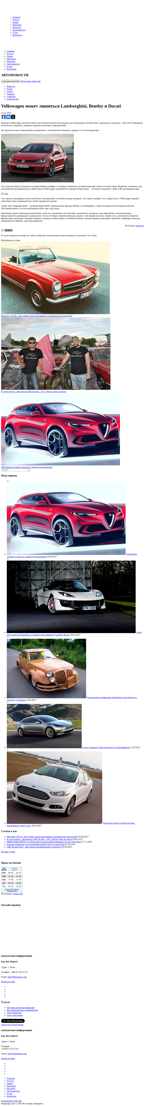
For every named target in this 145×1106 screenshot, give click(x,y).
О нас (15, 32)
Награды (16, 27)
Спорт (10, 91)
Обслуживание (14, 1013)
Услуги (15, 20)
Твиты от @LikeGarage (12, 1024)
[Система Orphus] (6, 230)
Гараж (15, 22)
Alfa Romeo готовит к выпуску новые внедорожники (27, 467)
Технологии (12, 99)
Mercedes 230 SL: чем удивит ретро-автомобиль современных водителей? (36, 316)
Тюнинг (11, 94)
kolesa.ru (140, 225)
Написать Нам (8, 982)
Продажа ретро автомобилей (21, 1007)
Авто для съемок (15, 1015)
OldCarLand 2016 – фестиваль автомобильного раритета (34, 847)
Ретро (9, 89)
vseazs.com (18, 894)
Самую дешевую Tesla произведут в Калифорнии (106, 747)
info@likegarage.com (17, 977)
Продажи (16, 25)
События (11, 96)
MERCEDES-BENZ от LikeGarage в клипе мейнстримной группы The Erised (44, 842)
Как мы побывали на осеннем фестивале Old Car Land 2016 (35, 844)
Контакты (17, 35)
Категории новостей (30, 81)
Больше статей (8, 851)
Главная (16, 17)
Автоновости (18, 30)
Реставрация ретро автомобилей (22, 1010)
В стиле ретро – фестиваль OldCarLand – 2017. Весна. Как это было (33, 391)
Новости (11, 86)
